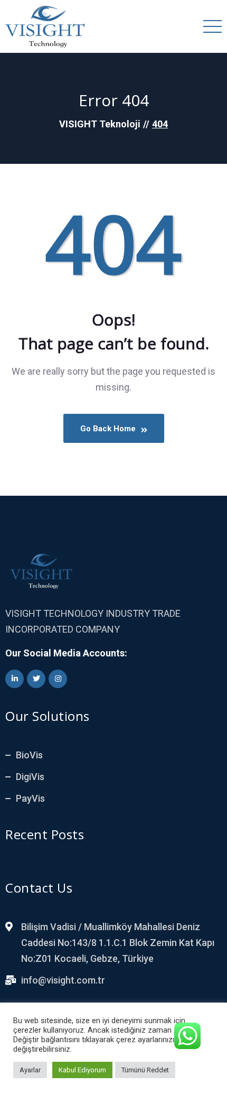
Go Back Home (108, 428)
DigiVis (30, 776)
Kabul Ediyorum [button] (82, 1070)
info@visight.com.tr (63, 980)
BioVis (29, 755)
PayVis (30, 798)
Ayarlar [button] (30, 1070)
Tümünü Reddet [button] (145, 1070)
